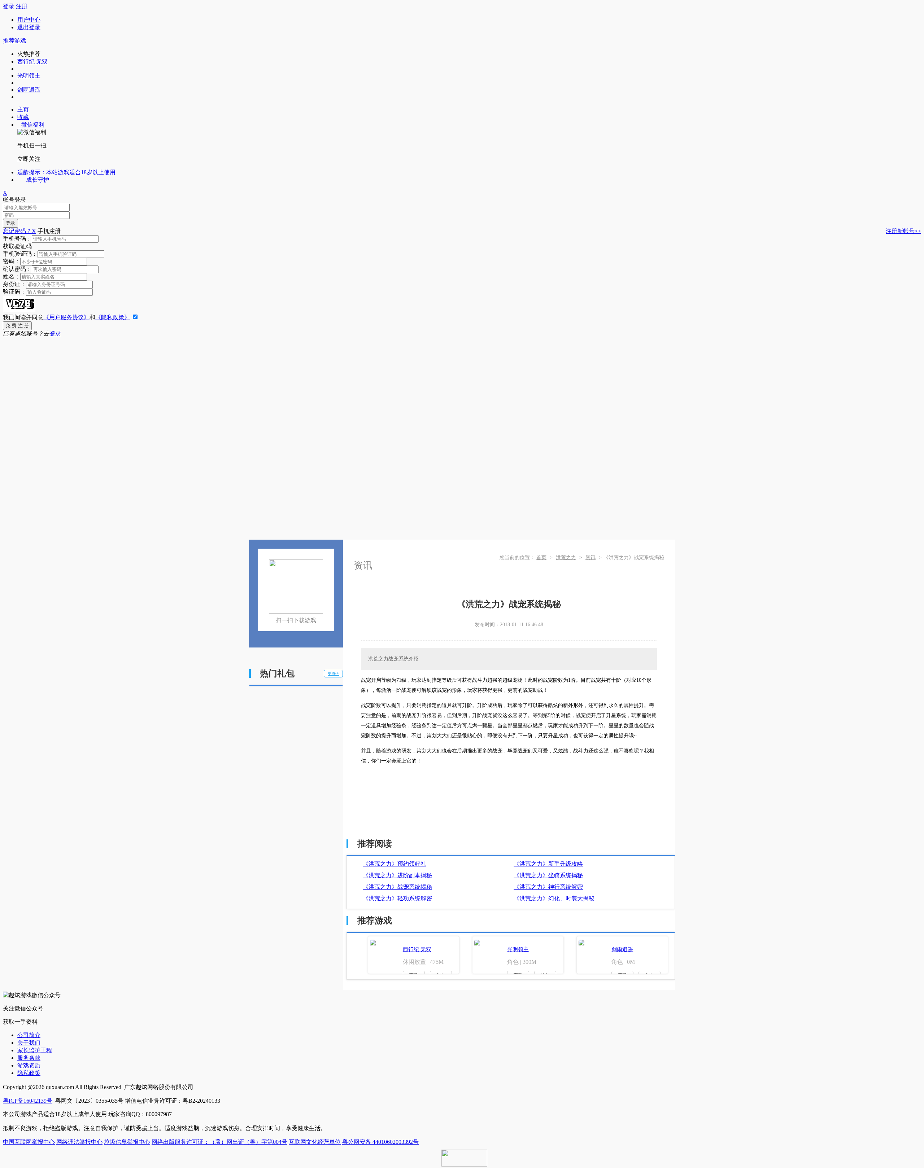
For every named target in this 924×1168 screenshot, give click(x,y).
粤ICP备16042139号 (27, 1101)
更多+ (333, 673)
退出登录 (28, 27)
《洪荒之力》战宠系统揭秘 (397, 887)
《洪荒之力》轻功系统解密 (397, 898)
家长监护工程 (34, 1050)
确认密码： (17, 269)
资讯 (590, 557)
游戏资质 (28, 1065)
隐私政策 (28, 1073)
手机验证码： (20, 254)
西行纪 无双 (32, 61)
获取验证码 (17, 246)
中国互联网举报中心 (29, 1142)
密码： (11, 261)
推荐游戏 (14, 41)
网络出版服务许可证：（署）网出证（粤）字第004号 (219, 1142)
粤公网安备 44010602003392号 (380, 1142)
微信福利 (32, 125)
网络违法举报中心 (79, 1142)
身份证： (14, 284)
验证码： (14, 292)
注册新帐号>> (903, 231)
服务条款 (28, 1058)
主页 (23, 109)
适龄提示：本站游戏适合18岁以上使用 (66, 172)
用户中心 (28, 20)
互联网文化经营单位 (315, 1142)
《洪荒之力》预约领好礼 (394, 864)
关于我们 (28, 1043)
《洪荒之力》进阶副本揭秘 (397, 875)
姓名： (11, 276)
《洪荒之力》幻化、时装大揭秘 (554, 898)
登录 (8, 6)
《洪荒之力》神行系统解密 (548, 887)
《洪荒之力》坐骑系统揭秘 (548, 875)
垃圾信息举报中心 (127, 1142)
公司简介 (28, 1035)
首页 (541, 557)
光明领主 (28, 76)
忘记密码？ (17, 231)
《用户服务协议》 (66, 317)
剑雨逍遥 (28, 90)
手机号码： (17, 239)
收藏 (23, 117)
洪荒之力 (566, 557)
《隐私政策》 (112, 317)
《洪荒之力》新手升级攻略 (548, 864)
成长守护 (37, 180)
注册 (21, 6)
